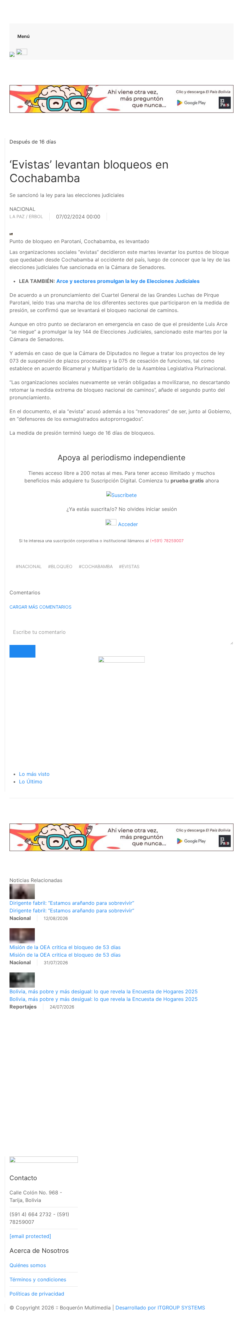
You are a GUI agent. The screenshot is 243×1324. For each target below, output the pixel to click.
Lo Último (30, 781)
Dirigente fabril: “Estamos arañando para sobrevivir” (71, 903)
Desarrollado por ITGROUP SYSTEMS (160, 1307)
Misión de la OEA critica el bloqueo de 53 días (65, 947)
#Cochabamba (96, 566)
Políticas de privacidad (36, 1293)
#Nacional (29, 566)
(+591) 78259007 (167, 540)
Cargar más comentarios (40, 607)
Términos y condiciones (37, 1279)
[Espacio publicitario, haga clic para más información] (121, 98)
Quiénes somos (27, 1265)
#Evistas (129, 566)
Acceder (127, 524)
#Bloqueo (60, 566)
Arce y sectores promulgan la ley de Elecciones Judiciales (128, 281)
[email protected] (30, 1236)
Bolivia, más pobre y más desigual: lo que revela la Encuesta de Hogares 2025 (103, 991)
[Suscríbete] (121, 494)
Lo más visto (34, 774)
